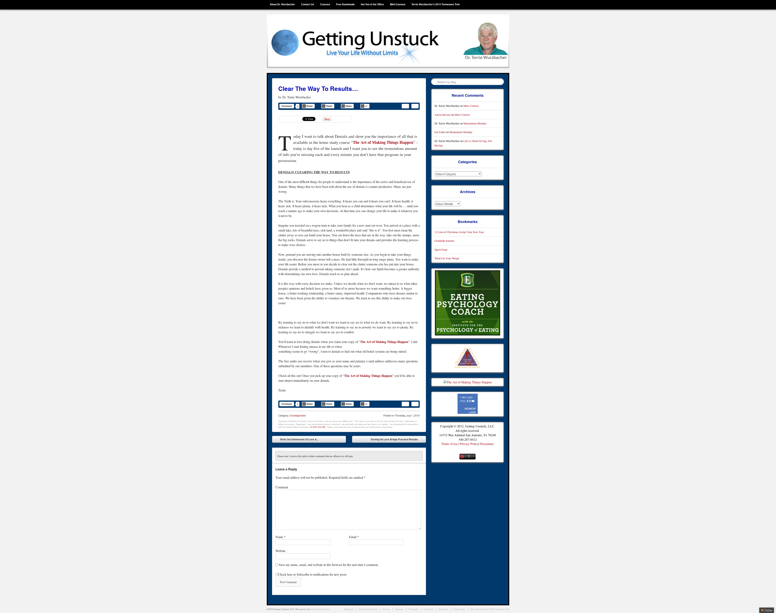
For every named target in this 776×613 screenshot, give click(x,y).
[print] (415, 106)
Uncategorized (298, 415)
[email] (405, 106)
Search (434, 82)
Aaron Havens (442, 115)
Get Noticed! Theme (320, 609)
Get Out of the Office (372, 4)
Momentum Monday (474, 123)
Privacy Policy (469, 444)
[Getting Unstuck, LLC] (388, 41)
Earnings (399, 609)
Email (354, 537)
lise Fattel (439, 132)
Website (280, 551)
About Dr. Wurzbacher (282, 4)
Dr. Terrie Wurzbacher (296, 97)
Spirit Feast (440, 249)
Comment (287, 105)
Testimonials (459, 609)
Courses (325, 4)
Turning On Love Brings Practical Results (397, 440)
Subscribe (443, 609)
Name (280, 537)
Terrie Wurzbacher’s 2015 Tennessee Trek (435, 4)
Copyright (413, 609)
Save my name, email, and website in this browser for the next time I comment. (329, 565)
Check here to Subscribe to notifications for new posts (312, 574)
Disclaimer (487, 444)
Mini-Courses (397, 4)
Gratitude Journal (444, 241)
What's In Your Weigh (446, 258)
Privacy (386, 609)
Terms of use (449, 444)
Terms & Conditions (368, 609)
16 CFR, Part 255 (317, 427)
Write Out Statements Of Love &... (296, 440)
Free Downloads (345, 4)
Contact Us (307, 4)
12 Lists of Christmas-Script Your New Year (459, 232)
